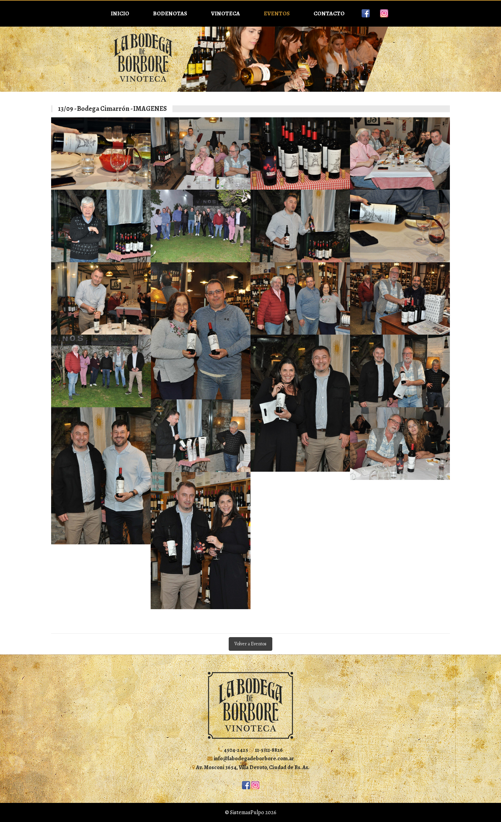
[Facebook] (365, 13)
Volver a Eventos (250, 643)
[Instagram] (384, 13)
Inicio (120, 13)
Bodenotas (170, 13)
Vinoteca (225, 13)
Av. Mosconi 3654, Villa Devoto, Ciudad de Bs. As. (252, 767)
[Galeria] (101, 153)
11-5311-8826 (268, 750)
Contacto (329, 13)
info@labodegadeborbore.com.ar (253, 758)
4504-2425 (235, 750)
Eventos (277, 13)
